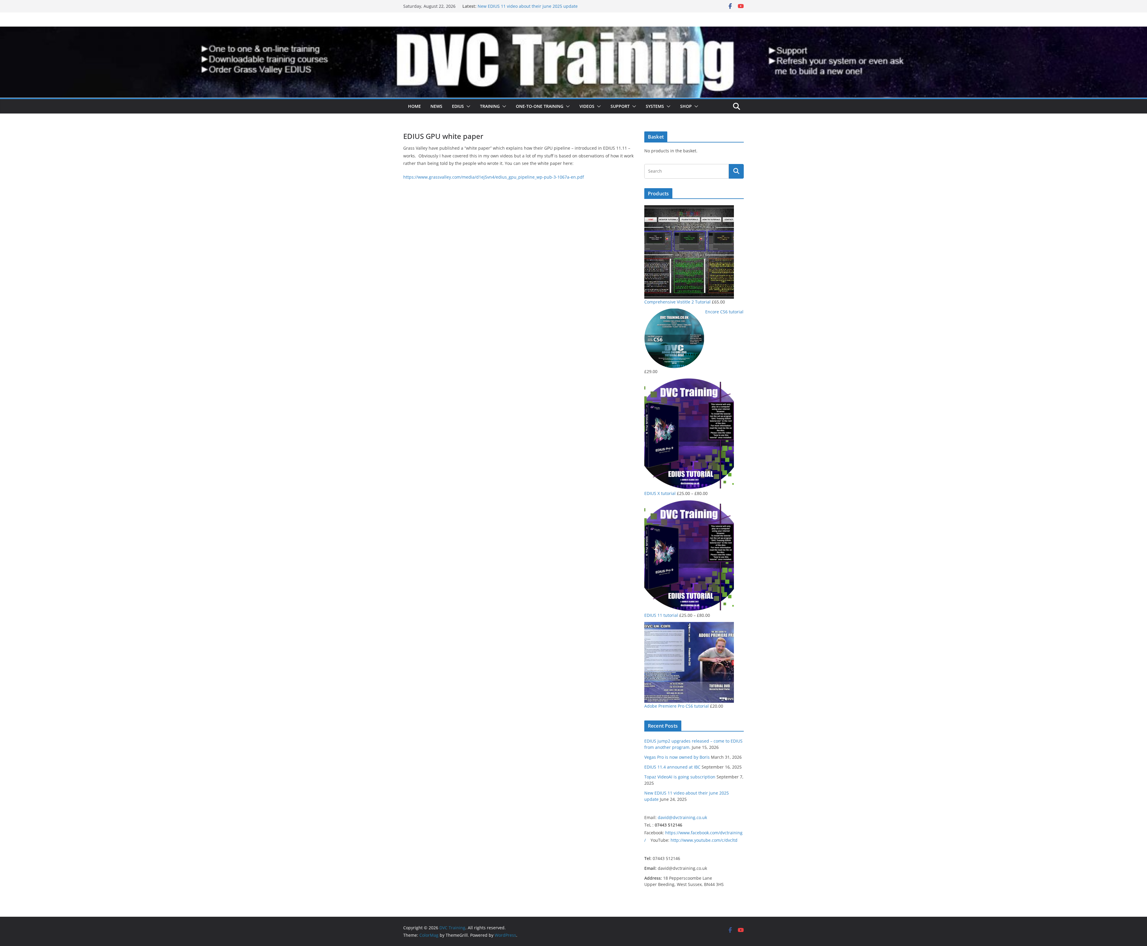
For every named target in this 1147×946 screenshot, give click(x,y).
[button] (467, 106)
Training (490, 106)
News (436, 106)
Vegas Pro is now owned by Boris (677, 757)
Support (620, 106)
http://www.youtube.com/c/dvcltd (704, 840)
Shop (686, 106)
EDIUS (458, 106)
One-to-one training (539, 106)
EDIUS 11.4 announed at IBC (672, 767)
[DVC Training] (573, 30)
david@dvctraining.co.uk (682, 817)
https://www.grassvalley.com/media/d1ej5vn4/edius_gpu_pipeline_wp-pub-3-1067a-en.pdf (493, 177)
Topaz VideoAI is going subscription (513, 6)
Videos (586, 106)
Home (414, 106)
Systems (655, 106)
